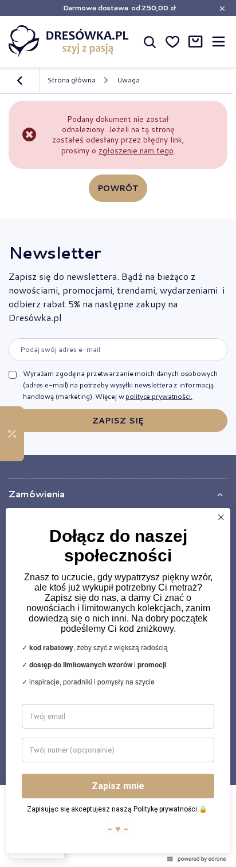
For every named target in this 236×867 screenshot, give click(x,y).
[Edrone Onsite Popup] (118, 433)
